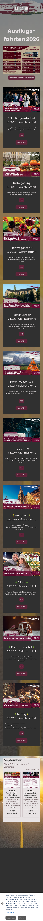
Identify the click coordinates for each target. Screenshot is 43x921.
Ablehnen (22, 918)
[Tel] (26, 8)
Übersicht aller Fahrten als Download (21, 78)
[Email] (21, 8)
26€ (21, 468)
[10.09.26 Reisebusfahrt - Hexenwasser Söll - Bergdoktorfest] (31, 780)
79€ (21, 135)
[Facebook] (16, 8)
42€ (21, 600)
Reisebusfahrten (19, 764)
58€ (21, 733)
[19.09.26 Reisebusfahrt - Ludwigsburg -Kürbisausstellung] (12, 780)
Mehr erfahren (21, 142)
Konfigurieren (10, 912)
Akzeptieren (11, 918)
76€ (21, 401)
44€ (21, 334)
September (9, 767)
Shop (6, 764)
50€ (21, 667)
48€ (21, 200)
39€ (21, 535)
